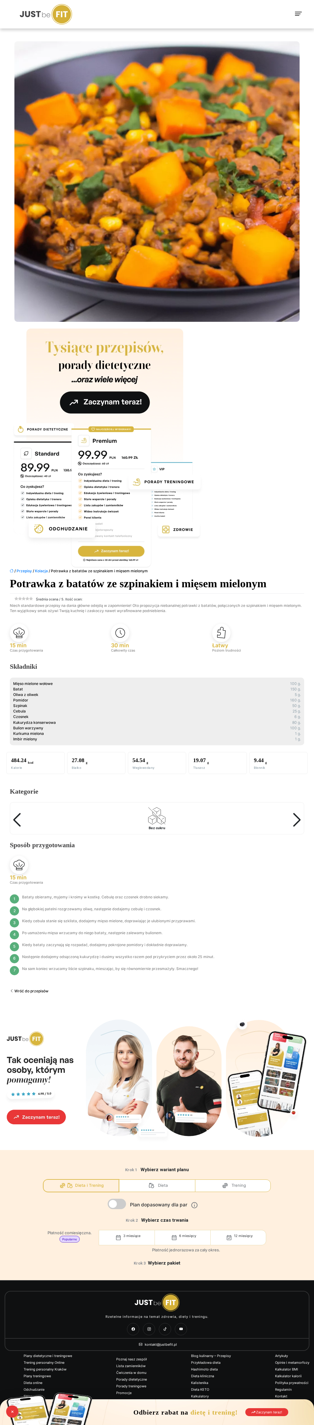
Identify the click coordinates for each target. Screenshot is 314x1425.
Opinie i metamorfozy (292, 1362)
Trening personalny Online (44, 1362)
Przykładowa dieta (205, 1362)
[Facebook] (133, 1329)
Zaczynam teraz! (268, 1412)
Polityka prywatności (291, 1383)
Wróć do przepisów (30, 991)
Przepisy (24, 571)
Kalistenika (199, 1383)
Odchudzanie (34, 1389)
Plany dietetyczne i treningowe (48, 1356)
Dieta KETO (200, 1389)
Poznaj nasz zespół (131, 1359)
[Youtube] (181, 1329)
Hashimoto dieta (204, 1369)
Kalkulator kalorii (288, 1376)
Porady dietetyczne (131, 1379)
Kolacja (41, 571)
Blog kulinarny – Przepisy (211, 1356)
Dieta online (33, 1383)
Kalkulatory (200, 1396)
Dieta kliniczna (202, 1376)
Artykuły (281, 1356)
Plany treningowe (37, 1376)
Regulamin (283, 1389)
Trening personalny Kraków (45, 1369)
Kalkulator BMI (286, 1369)
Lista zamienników (131, 1366)
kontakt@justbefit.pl (160, 1344)
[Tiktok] (165, 1329)
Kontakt (281, 1396)
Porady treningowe (131, 1386)
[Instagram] (149, 1329)
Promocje (124, 1393)
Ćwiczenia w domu (131, 1372)
